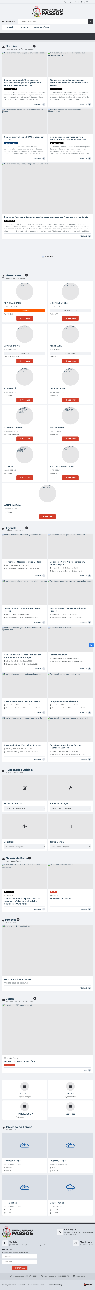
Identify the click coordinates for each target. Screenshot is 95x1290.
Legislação (9, 842)
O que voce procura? (10, 21)
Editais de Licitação (59, 803)
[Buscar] (90, 21)
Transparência (57, 842)
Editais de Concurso (13, 803)
